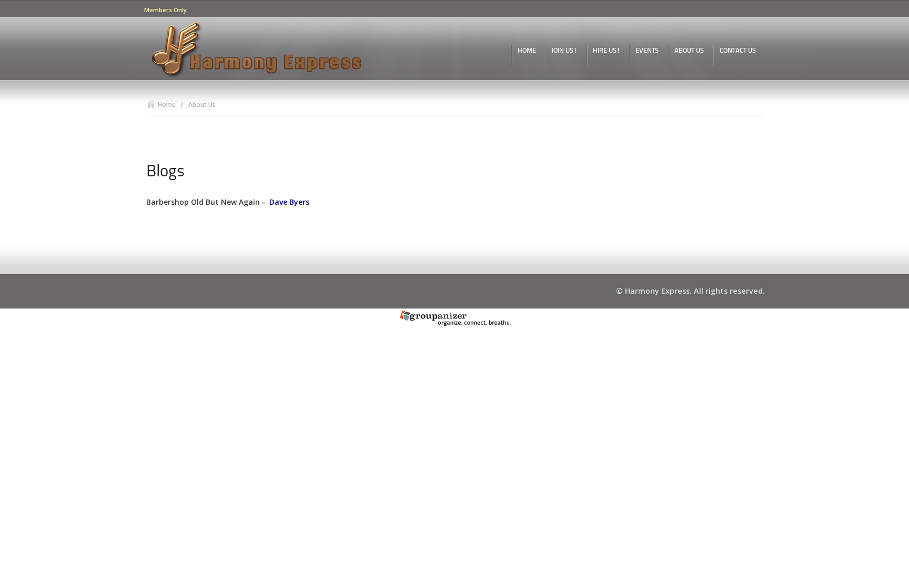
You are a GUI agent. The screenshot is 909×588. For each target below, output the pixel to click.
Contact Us (738, 50)
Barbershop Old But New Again (203, 202)
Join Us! (564, 50)
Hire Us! (606, 50)
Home (527, 50)
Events (647, 50)
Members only (165, 10)
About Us (689, 50)
